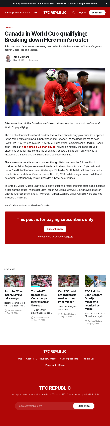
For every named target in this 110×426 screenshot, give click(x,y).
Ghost (61, 365)
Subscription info (69, 358)
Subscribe (97, 12)
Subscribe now (55, 229)
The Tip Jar (88, 358)
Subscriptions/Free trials (17, 12)
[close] (106, 3)
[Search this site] (73, 12)
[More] (35, 12)
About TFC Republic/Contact (41, 358)
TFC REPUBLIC (55, 12)
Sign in (82, 12)
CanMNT (9, 27)
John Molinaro (21, 56)
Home (19, 358)
